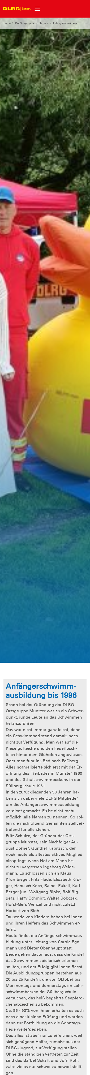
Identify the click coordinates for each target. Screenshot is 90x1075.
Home (7, 23)
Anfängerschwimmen (65, 23)
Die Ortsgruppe (24, 23)
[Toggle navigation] (37, 9)
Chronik (43, 23)
